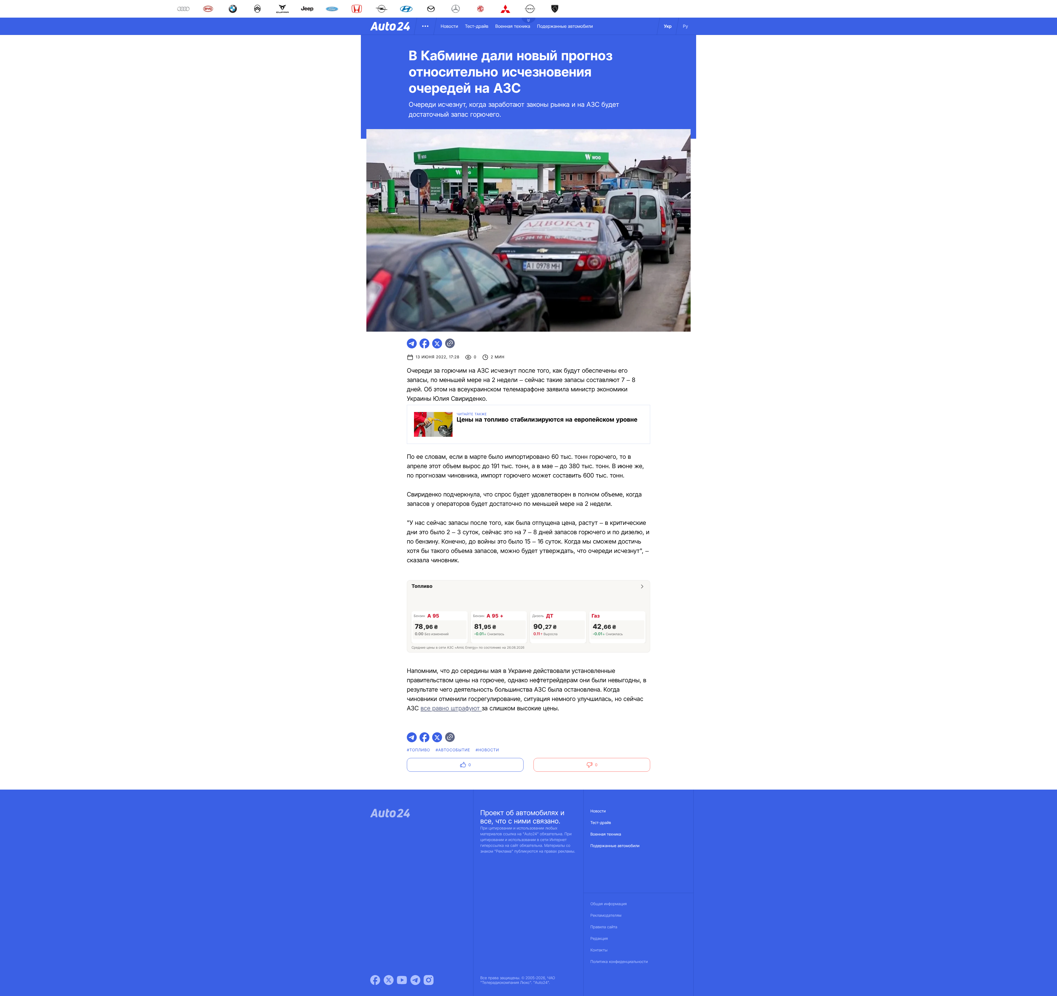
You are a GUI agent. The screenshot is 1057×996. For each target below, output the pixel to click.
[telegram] (412, 343)
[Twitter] (389, 980)
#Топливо (418, 750)
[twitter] (437, 343)
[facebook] (424, 343)
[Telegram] (415, 980)
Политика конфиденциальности (619, 961)
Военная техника (512, 26)
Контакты (598, 950)
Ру (685, 26)
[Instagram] (429, 980)
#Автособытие (453, 750)
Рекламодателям (606, 915)
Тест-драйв (476, 26)
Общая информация (608, 904)
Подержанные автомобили (565, 26)
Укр (668, 26)
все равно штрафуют (451, 708)
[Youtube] (402, 980)
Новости (449, 26)
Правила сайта (603, 927)
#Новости (487, 750)
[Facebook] (375, 980)
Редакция (599, 938)
